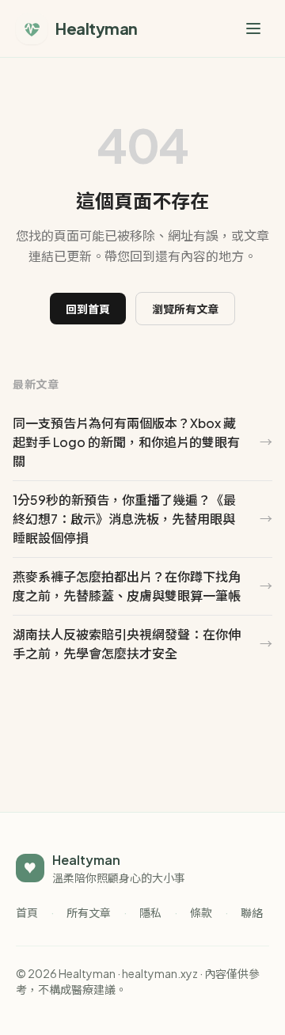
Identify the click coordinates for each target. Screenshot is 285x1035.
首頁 (27, 912)
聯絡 (252, 912)
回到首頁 (88, 308)
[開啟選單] (253, 28)
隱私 (150, 912)
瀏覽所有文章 (185, 308)
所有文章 (88, 912)
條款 (201, 912)
